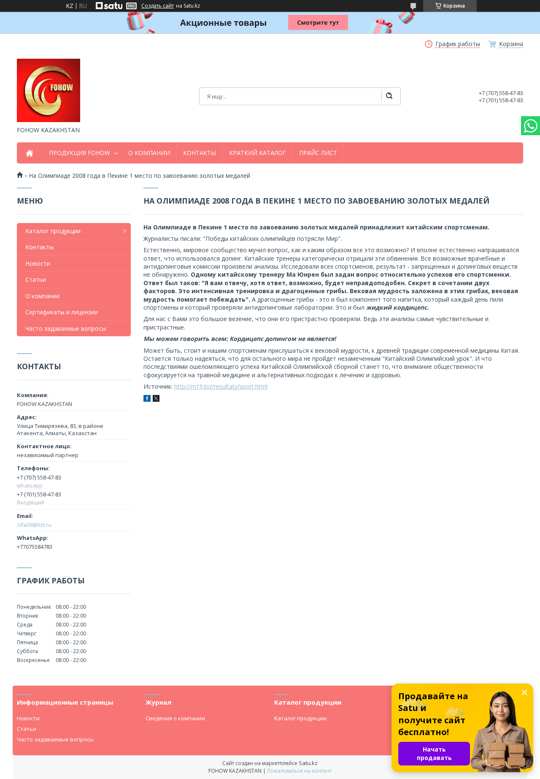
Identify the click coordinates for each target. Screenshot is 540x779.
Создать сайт (157, 6)
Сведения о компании (175, 718)
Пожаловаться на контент (299, 770)
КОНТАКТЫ (199, 153)
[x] (156, 399)
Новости (37, 263)
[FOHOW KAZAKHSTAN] (48, 90)
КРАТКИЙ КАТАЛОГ (257, 153)
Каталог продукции (53, 231)
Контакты (39, 247)
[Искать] (389, 96)
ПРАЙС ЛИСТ (318, 153)
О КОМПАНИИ (149, 153)
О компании (42, 296)
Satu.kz (308, 763)
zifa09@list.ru (34, 524)
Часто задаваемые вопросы (65, 328)
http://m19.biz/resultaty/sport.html (220, 386)
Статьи (35, 279)
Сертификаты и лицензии (61, 312)
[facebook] (147, 399)
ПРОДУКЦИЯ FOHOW (79, 153)
